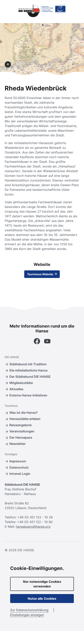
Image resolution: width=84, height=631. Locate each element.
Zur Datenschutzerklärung (29, 610)
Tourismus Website (40, 274)
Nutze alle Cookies (42, 598)
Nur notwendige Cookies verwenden (42, 584)
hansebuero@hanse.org (33, 526)
